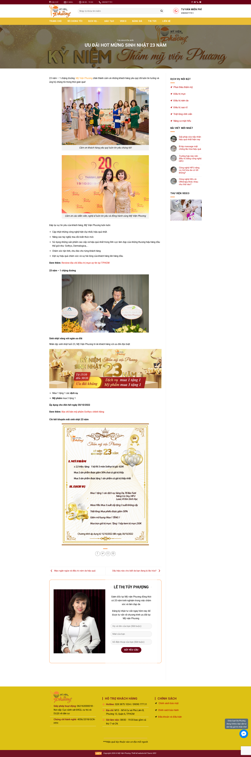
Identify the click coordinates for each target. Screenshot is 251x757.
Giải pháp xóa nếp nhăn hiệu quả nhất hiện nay (190, 138)
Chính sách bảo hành (168, 710)
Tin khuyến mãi (125, 40)
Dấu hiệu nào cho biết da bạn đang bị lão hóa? (134, 571)
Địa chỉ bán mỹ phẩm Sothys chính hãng (83, 411)
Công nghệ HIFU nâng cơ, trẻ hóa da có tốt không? (189, 170)
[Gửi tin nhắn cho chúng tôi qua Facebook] (243, 733)
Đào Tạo (109, 21)
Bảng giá (137, 21)
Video (123, 21)
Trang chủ (55, 21)
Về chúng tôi (74, 21)
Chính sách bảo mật (169, 703)
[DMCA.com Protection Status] (98, 753)
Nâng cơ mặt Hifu (182, 121)
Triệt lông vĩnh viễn (182, 114)
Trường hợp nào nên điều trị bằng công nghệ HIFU (190, 158)
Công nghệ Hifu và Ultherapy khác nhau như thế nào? (188, 182)
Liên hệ (166, 21)
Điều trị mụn (179, 93)
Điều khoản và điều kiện (170, 716)
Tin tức (152, 21)
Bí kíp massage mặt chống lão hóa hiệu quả (190, 147)
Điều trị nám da (180, 100)
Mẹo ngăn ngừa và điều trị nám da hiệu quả (74, 571)
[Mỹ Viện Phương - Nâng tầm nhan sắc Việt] (61, 11)
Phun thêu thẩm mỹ (183, 87)
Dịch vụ (92, 21)
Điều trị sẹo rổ (180, 107)
